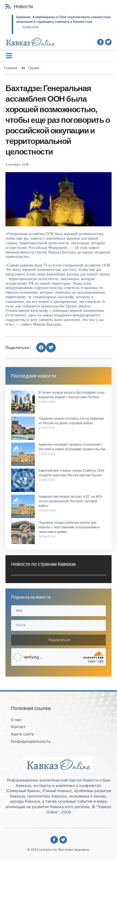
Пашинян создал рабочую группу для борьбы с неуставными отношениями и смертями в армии (69, 527)
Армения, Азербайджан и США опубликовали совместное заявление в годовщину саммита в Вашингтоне (57, 19)
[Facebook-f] (100, 42)
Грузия (33, 68)
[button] (41, 347)
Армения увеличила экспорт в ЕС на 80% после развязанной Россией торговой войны (71, 501)
